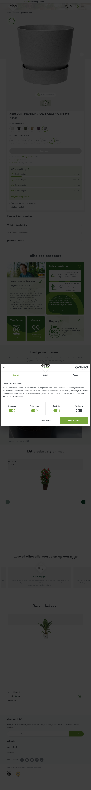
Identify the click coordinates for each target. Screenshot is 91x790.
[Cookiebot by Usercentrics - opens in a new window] (78, 368)
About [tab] (75, 375)
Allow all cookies (74, 420)
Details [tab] (45, 375)
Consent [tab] (16, 375)
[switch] (34, 410)
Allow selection (45, 420)
